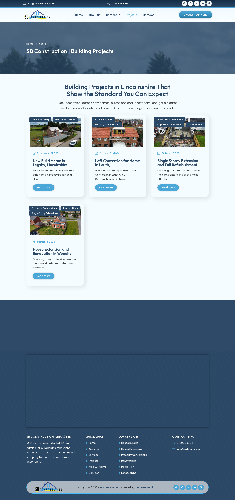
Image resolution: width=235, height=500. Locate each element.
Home (79, 15)
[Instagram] (190, 3)
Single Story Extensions (169, 119)
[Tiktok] (197, 3)
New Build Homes (65, 119)
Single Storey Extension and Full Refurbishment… (178, 162)
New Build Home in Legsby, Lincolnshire (50, 162)
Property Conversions (106, 124)
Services (111, 15)
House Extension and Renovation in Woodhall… (55, 251)
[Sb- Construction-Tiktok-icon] (188, 487)
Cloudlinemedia (144, 487)
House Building (40, 119)
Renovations (195, 124)
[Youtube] (203, 3)
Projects (131, 15)
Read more (43, 187)
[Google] (209, 3)
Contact (148, 15)
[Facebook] (184, 3)
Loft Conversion (103, 119)
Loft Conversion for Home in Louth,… (117, 162)
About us (94, 15)
